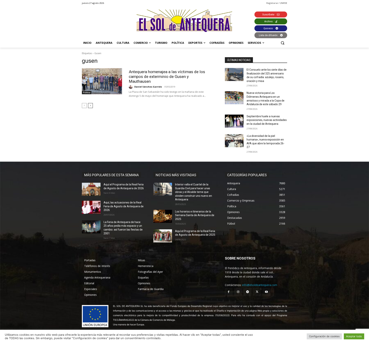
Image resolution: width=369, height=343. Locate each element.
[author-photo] (131, 87)
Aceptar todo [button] (354, 336)
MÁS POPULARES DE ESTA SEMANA (111, 175)
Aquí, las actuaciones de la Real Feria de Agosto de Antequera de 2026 (124, 206)
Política (86, 92)
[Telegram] (247, 292)
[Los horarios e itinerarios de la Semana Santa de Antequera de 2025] (162, 216)
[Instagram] (238, 292)
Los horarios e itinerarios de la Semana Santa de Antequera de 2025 (194, 215)
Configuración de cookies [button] (324, 336)
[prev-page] (84, 105)
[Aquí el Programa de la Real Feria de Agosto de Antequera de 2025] (162, 235)
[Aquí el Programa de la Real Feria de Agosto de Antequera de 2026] (91, 189)
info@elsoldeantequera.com (259, 285)
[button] (282, 42)
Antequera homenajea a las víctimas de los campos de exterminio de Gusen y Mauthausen (167, 76)
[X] (257, 292)
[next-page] (90, 105)
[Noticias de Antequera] (184, 21)
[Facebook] (228, 292)
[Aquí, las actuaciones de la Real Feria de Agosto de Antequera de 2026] (91, 207)
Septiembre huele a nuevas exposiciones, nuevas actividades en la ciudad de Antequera (267, 120)
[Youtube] (266, 292)
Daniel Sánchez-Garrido (148, 86)
